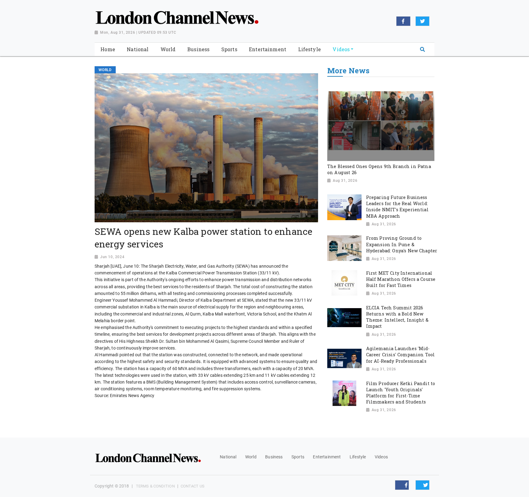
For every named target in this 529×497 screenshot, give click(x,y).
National (228, 456)
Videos (381, 456)
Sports (297, 456)
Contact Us (192, 486)
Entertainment (327, 456)
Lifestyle (358, 456)
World (251, 456)
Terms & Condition (155, 486)
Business (274, 456)
